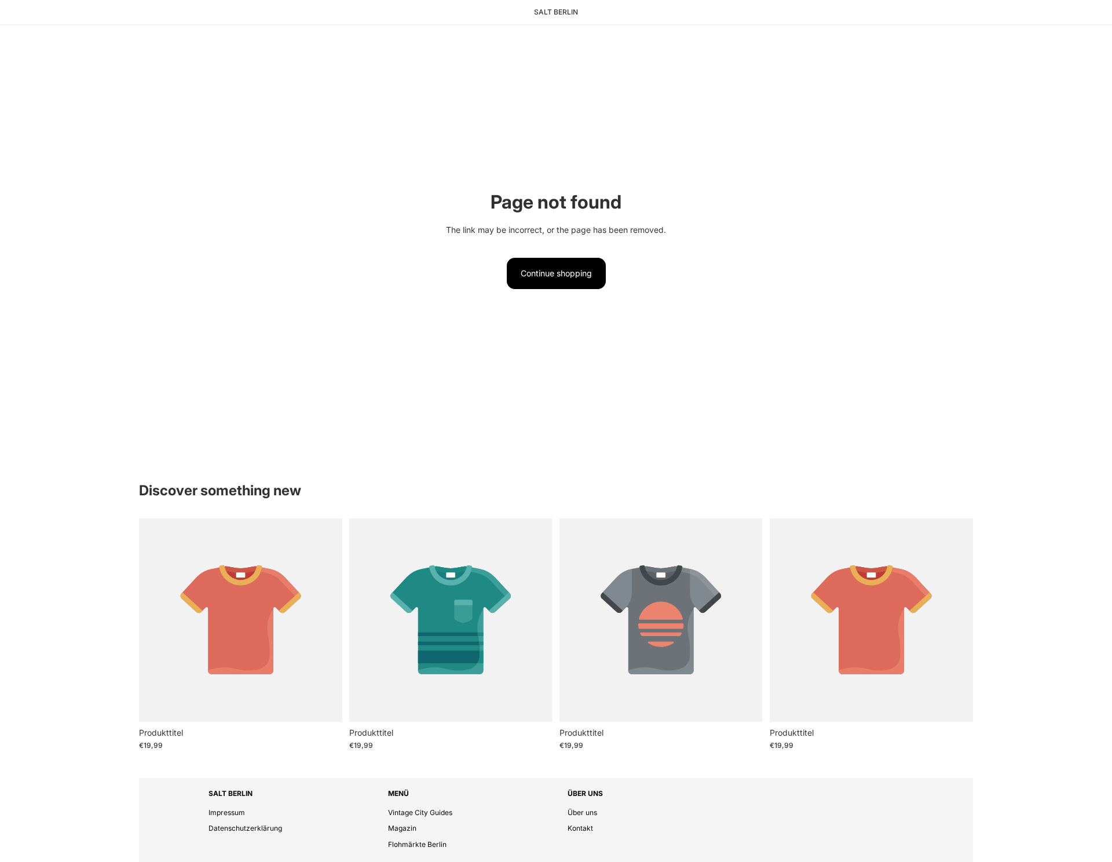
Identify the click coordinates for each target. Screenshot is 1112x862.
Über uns (582, 812)
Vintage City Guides (420, 812)
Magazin (402, 828)
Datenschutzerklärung (245, 828)
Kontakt (580, 828)
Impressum (227, 812)
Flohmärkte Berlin (417, 844)
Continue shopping (556, 273)
